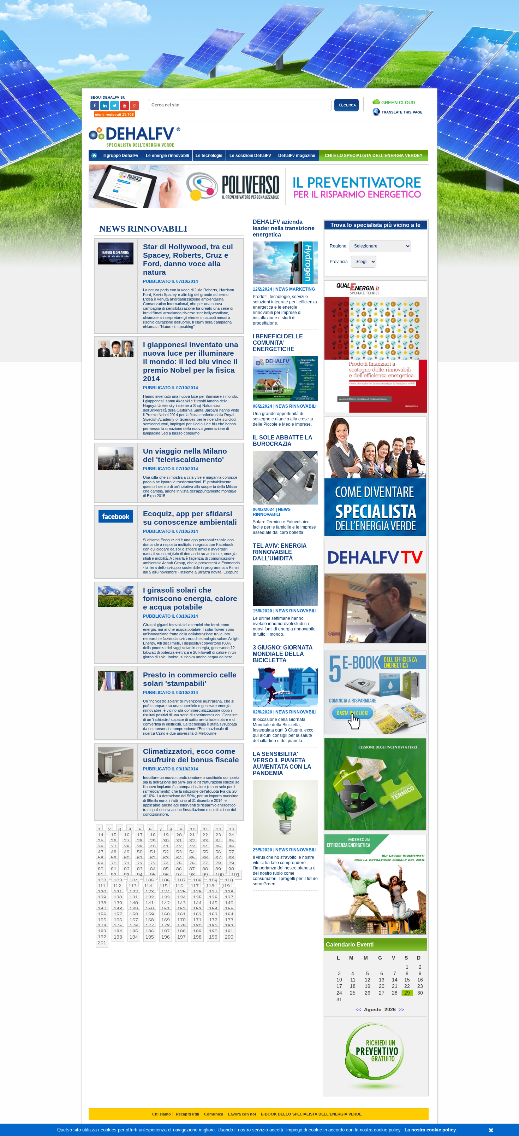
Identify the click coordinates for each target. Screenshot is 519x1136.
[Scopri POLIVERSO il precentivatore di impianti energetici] (259, 213)
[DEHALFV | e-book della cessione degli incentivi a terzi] (375, 829)
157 (118, 914)
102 (102, 880)
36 (100, 846)
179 (181, 925)
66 (205, 858)
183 (102, 931)
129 (102, 897)
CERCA (349, 105)
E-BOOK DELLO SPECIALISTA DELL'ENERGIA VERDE (311, 1114)
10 (193, 829)
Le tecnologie (209, 155)
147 (102, 908)
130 (118, 897)
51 (153, 852)
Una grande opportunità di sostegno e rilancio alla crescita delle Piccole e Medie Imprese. (283, 419)
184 (118, 931)
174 (102, 925)
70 (114, 863)
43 (192, 846)
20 (179, 835)
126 (197, 892)
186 (149, 931)
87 (192, 869)
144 (197, 903)
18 (153, 835)
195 (149, 937)
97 (179, 875)
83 (140, 869)
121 (118, 892)
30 (166, 841)
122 (134, 892)
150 (149, 908)
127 (213, 892)
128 (229, 892)
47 (100, 852)
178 (165, 925)
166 (118, 920)
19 (166, 835)
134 (181, 897)
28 (140, 841)
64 (179, 858)
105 (149, 880)
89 (218, 869)
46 (231, 846)
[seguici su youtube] (125, 109)
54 (192, 852)
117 (195, 886)
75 (179, 863)
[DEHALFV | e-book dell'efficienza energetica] (375, 933)
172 (213, 920)
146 (229, 903)
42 (179, 846)
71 (127, 863)
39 (140, 846)
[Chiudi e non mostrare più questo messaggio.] (491, 1130)
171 (197, 920)
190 (213, 931)
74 (166, 863)
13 (231, 829)
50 (140, 852)
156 (102, 914)
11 (205, 829)
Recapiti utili (187, 1114)
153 (197, 908)
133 (165, 897)
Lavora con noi (242, 1114)
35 (231, 841)
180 (197, 925)
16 (127, 835)
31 (179, 841)
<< (358, 1009)
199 (213, 937)
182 (229, 925)
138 (102, 903)
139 (118, 903)
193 (118, 937)
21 (192, 835)
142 (165, 903)
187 (165, 931)
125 (181, 892)
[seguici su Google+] (134, 109)
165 (102, 920)
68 (231, 858)
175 (118, 925)
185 (134, 931)
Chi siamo (161, 1114)
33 (205, 841)
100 (219, 875)
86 (179, 869)
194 (134, 937)
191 (229, 931)
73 (153, 863)
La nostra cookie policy (430, 1129)
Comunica (213, 1114)
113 (133, 886)
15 (114, 835)
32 (192, 841)
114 (148, 886)
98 (192, 875)
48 (114, 852)
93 (127, 875)
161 (181, 914)
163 (213, 914)
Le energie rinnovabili (167, 155)
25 (100, 841)
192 (102, 937)
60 (127, 858)
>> (401, 1009)
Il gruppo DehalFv (120, 155)
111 (102, 886)
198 (197, 937)
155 (229, 908)
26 (114, 841)
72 (140, 863)
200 (229, 937)
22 (205, 835)
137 (229, 897)
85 (166, 869)
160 (165, 914)
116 (179, 886)
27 (127, 841)
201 (102, 942)
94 (140, 875)
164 (229, 914)
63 (166, 858)
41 (166, 846)
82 (127, 869)
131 (134, 897)
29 (153, 841)
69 (100, 863)
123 (149, 892)
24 (231, 835)
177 (149, 925)
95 (153, 875)
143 (181, 903)
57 (231, 852)
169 (165, 920)
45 (218, 846)
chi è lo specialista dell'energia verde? (373, 155)
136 (213, 897)
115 (164, 886)
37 (114, 846)
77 (205, 863)
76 (192, 863)
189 (197, 931)
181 (213, 925)
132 (149, 897)
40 (153, 846)
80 (100, 869)
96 (166, 875)
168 (149, 920)
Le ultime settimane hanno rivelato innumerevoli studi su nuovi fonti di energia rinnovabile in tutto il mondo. (284, 626)
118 (210, 886)
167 (134, 920)
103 (118, 880)
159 (149, 914)
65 (192, 858)
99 (205, 875)
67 (218, 858)
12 (218, 829)
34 (218, 841)
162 (197, 914)
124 (165, 892)
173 (229, 920)
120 (102, 892)
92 (114, 875)
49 (127, 852)
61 (140, 858)
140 (134, 903)
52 (166, 852)
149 (134, 908)
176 (134, 925)
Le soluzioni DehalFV (250, 155)
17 (140, 835)
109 (213, 880)
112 (117, 886)
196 (165, 937)
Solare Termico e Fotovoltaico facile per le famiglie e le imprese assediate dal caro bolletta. (284, 527)
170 (181, 920)
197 (181, 937)
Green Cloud (397, 102)
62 (153, 858)
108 (197, 880)
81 (114, 869)
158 (134, 914)
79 (231, 863)
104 (134, 880)
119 (226, 886)
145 (213, 903)
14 (100, 835)
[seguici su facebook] (95, 109)
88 (205, 869)
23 (218, 835)
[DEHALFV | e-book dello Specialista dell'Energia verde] (375, 732)
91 (100, 875)
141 (149, 903)
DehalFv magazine (296, 155)
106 (165, 880)
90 (231, 869)
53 (179, 852)
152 (181, 908)
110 (229, 880)
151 (165, 908)
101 (235, 875)
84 (153, 869)
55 (205, 852)
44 (205, 846)
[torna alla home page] (94, 155)
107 (181, 880)
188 (181, 931)
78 (218, 863)
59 (114, 858)
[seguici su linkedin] (105, 109)
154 (213, 908)
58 (100, 858)
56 (218, 852)
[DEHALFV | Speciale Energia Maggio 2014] (375, 411)
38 (127, 846)
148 (118, 908)
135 (197, 897)
